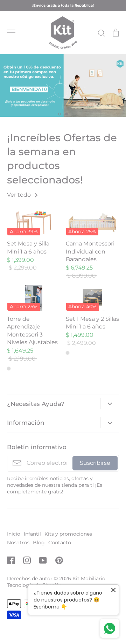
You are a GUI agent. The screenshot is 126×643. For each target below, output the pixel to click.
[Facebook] (11, 560)
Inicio (13, 534)
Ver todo (19, 194)
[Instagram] (27, 560)
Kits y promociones (68, 534)
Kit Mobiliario (88, 578)
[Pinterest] (59, 560)
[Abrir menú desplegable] (109, 403)
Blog (39, 542)
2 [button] (66, 114)
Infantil (32, 534)
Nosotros (18, 542)
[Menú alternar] (11, 32)
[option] (63, 85)
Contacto (59, 542)
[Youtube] (43, 560)
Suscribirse (95, 463)
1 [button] (59, 114)
